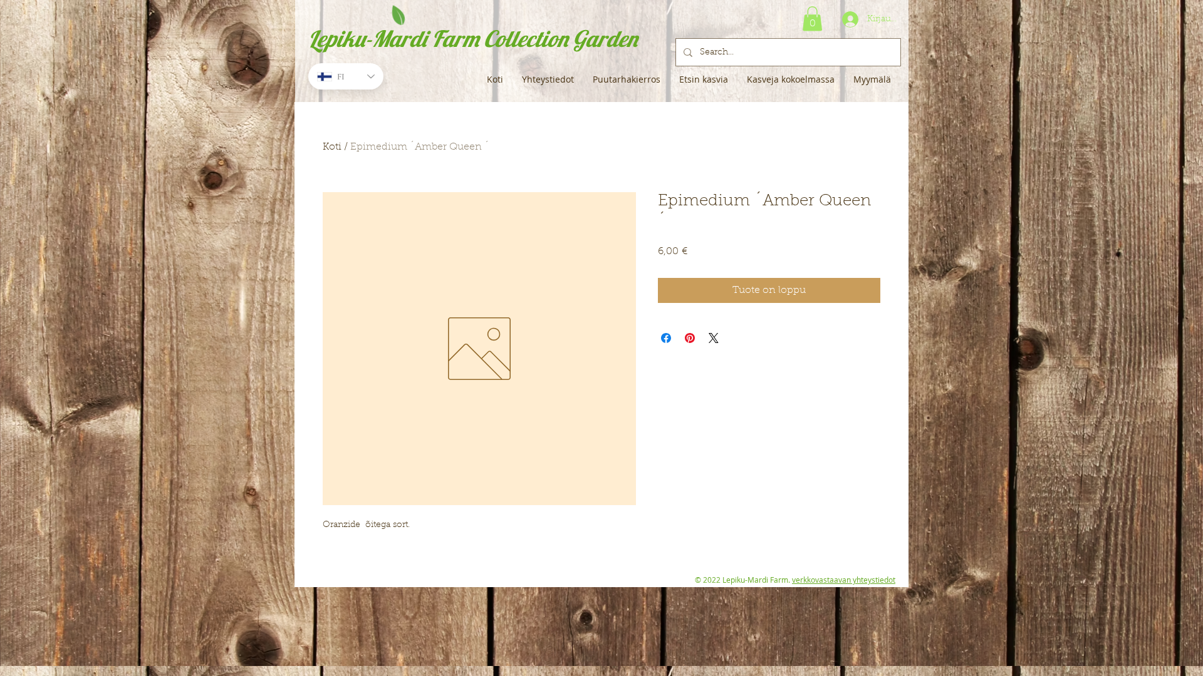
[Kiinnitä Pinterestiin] (689, 338)
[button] (812, 18)
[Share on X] (713, 338)
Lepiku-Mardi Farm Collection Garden (472, 38)
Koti (332, 147)
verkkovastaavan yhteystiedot (843, 580)
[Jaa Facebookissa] (666, 338)
